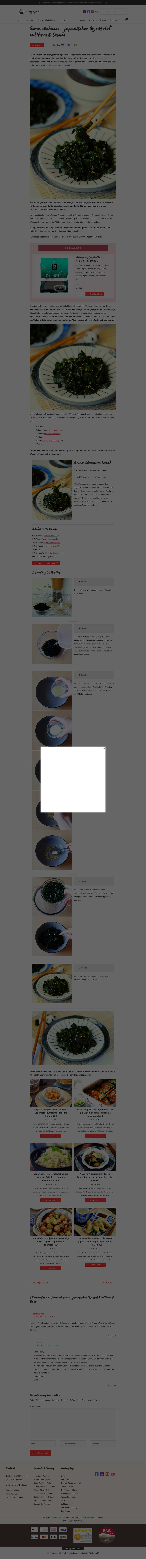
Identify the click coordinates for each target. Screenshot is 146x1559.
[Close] (104, 748)
